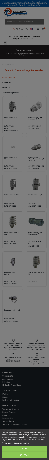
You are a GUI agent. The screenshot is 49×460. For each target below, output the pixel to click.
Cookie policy (7, 443)
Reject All (24, 455)
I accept (25, 448)
